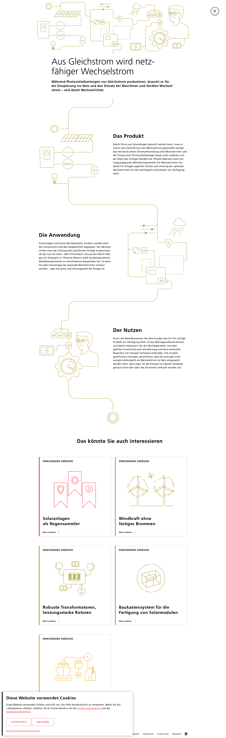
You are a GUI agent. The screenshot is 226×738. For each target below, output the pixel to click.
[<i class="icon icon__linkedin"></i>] (184, 734)
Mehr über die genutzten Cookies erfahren (23, 731)
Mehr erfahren (49, 532)
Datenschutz (148, 734)
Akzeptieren (19, 722)
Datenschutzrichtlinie (18, 711)
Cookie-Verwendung (89, 708)
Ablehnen (43, 722)
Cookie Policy (163, 734)
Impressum (176, 734)
